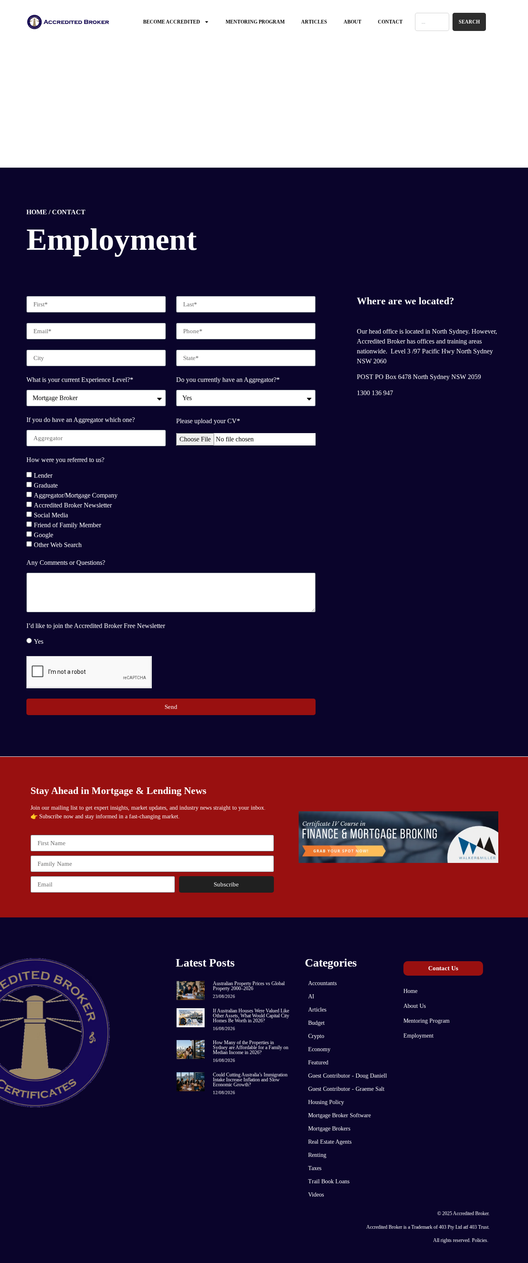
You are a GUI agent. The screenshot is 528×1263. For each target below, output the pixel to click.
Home (410, 991)
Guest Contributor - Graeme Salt (346, 1089)
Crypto (316, 1036)
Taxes (314, 1168)
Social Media (51, 515)
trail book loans (328, 1181)
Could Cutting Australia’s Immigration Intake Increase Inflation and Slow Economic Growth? (250, 1080)
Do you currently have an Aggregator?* (228, 380)
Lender (43, 475)
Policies (479, 1240)
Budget (316, 1023)
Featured (318, 1062)
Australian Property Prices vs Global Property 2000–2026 (249, 986)
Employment (418, 1036)
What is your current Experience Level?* (79, 380)
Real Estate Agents (329, 1142)
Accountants (322, 983)
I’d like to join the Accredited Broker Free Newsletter (95, 626)
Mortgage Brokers (329, 1129)
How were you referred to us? (65, 460)
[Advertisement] (264, 106)
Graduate (46, 485)
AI (311, 996)
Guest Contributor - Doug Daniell (347, 1076)
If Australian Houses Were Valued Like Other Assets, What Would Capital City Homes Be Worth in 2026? (251, 1016)
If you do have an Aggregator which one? (80, 420)
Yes (38, 641)
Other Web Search (58, 544)
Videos (316, 1195)
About (352, 22)
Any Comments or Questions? (65, 562)
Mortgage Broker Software (339, 1115)
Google (43, 534)
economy (319, 1049)
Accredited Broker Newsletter (73, 505)
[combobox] (432, 22)
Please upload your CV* (208, 421)
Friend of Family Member (67, 524)
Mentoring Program (255, 22)
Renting (317, 1155)
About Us (414, 1006)
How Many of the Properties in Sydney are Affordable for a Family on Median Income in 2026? (250, 1047)
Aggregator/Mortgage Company (76, 495)
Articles (314, 22)
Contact (390, 22)
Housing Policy (326, 1102)
